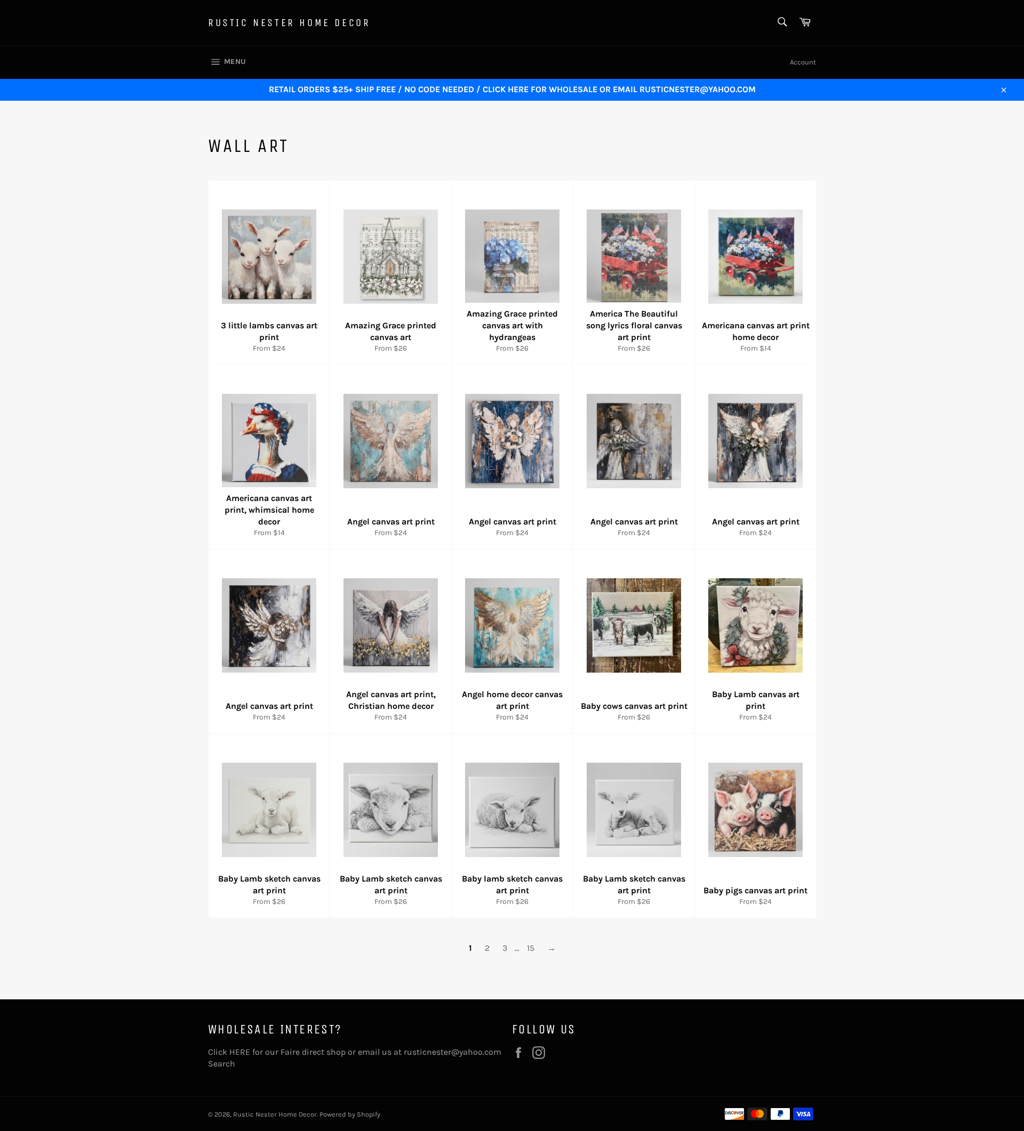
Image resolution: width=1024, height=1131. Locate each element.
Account (803, 62)
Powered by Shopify (349, 1114)
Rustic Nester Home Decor (289, 23)
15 (530, 948)
